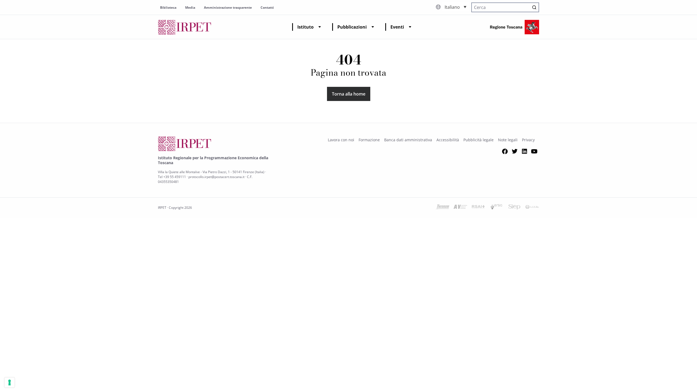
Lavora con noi (341, 139)
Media (190, 7)
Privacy (528, 139)
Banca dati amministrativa (408, 139)
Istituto (305, 27)
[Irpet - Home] (184, 27)
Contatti (267, 7)
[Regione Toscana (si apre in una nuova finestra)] (514, 27)
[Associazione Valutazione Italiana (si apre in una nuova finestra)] (460, 208)
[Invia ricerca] (534, 7)
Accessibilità (447, 139)
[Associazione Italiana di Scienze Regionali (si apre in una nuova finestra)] (532, 208)
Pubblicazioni (352, 27)
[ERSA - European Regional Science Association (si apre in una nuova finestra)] (496, 208)
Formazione (369, 139)
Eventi (397, 27)
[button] (455, 6)
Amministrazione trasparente (228, 7)
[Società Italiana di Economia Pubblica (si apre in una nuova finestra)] (514, 208)
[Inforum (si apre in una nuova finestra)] (442, 208)
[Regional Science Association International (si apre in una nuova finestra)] (478, 208)
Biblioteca (168, 7)
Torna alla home (348, 94)
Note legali (508, 139)
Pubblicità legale (478, 139)
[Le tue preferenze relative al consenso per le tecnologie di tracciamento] (9, 382)
